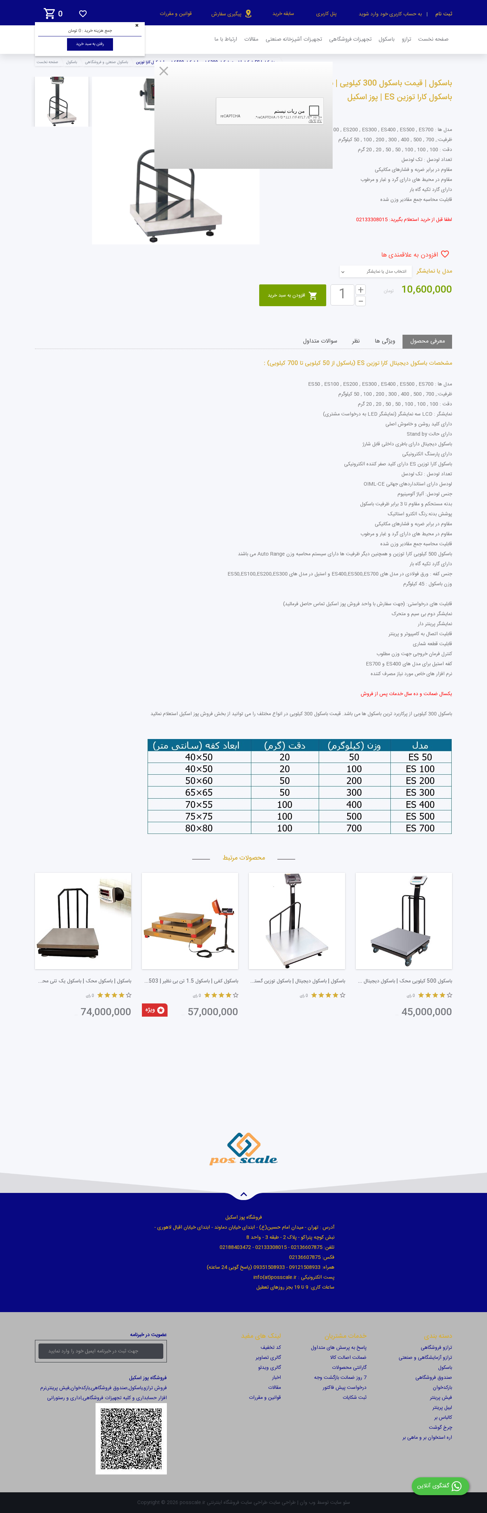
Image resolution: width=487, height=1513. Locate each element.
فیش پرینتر (441, 1397)
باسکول (387, 39)
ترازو (406, 39)
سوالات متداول (320, 341)
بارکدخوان (442, 1387)
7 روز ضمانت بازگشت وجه (340, 1377)
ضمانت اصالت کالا (348, 1357)
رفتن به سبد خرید (90, 44)
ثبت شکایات (354, 1397)
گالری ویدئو (269, 1367)
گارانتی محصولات (349, 1367)
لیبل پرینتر (442, 1407)
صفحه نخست (433, 39)
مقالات (251, 39)
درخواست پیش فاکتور (344, 1387)
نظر (356, 341)
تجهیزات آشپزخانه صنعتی (294, 39)
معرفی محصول (427, 341)
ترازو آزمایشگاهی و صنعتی (425, 1357)
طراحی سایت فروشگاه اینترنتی (236, 1502)
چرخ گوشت (440, 1427)
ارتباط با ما (225, 39)
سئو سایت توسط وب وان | (323, 1502)
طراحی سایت (281, 1502)
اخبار (276, 1377)
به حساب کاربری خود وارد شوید (390, 14)
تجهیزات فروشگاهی (350, 39)
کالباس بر (443, 1417)
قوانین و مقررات (265, 1397)
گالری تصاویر (268, 1357)
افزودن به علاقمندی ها (409, 255)
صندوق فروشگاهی (433, 1377)
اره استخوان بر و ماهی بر (427, 1437)
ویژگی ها (385, 341)
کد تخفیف (271, 1348)
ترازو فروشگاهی (436, 1348)
